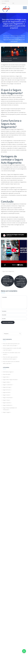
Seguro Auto (6, 377)
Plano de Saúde (6, 374)
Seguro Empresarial (7, 397)
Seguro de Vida (6, 392)
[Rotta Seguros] (6, 9)
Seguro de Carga (7, 387)
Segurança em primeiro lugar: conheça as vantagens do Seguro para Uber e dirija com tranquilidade (7, 280)
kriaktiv (16, 58)
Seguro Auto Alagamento (8, 271)
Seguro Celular (6, 382)
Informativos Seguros (7, 60)
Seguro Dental (6, 395)
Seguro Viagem (6, 412)
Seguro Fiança (6, 400)
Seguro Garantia (6, 402)
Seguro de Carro (6, 389)
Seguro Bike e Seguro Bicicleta (10, 379)
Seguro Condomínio (7, 384)
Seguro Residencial (7, 405)
